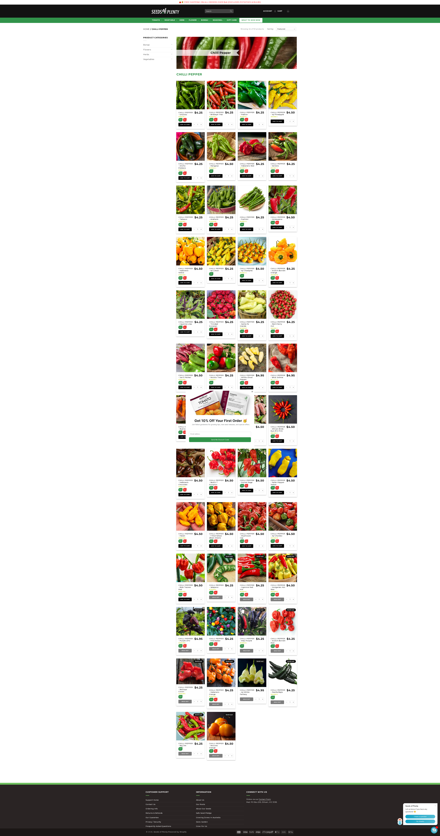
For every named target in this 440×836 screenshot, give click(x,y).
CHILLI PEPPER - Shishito (185, 114)
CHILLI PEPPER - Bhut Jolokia (278, 376)
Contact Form (265, 799)
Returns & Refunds (154, 813)
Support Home (152, 800)
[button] (157, 20)
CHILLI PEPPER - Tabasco (185, 218)
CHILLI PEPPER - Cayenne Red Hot (247, 587)
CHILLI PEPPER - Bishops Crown (185, 689)
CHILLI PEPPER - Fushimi (247, 218)
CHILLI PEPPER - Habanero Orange (216, 692)
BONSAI (204, 20)
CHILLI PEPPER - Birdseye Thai (216, 113)
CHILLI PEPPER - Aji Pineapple (278, 113)
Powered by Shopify (177, 832)
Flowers (147, 50)
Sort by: (270, 29)
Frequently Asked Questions (158, 826)
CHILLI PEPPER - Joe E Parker (185, 376)
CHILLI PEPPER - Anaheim (216, 218)
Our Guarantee (152, 818)
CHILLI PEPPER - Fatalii (185, 535)
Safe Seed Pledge (204, 813)
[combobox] (219, 11)
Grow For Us (201, 826)
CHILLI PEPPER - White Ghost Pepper (247, 377)
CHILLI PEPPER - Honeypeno (278, 218)
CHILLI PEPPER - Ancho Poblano (185, 166)
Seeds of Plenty (161, 832)
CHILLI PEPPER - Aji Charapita (247, 270)
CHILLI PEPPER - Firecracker (216, 640)
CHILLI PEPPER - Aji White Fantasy (247, 692)
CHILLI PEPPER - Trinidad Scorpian (216, 324)
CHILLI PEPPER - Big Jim (185, 744)
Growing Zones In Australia (208, 818)
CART (282, 11)
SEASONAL (218, 20)
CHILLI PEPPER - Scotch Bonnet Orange (278, 271)
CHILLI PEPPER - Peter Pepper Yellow (278, 482)
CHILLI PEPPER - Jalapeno (216, 586)
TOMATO (156, 20)
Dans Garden (202, 822)
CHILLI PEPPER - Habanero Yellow (185, 271)
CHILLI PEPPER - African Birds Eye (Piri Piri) (278, 429)
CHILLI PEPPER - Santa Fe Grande (247, 324)
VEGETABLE (169, 20)
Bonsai (146, 45)
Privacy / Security (153, 822)
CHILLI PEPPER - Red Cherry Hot (278, 324)
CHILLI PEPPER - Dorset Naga (247, 481)
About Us (200, 800)
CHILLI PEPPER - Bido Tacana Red (185, 587)
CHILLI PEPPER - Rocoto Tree (216, 376)
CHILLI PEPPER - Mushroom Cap (247, 536)
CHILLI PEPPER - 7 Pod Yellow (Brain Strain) (216, 536)
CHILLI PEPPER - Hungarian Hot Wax (278, 587)
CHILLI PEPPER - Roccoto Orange (216, 745)
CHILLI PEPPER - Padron (247, 113)
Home (146, 29)
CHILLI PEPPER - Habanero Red (247, 165)
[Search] (231, 11)
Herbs (146, 54)
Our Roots (200, 804)
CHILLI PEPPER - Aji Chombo (278, 535)
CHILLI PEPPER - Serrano (278, 165)
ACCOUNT (268, 11)
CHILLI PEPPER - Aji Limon (216, 270)
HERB (181, 20)
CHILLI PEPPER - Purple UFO (185, 640)
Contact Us (150, 804)
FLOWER (193, 20)
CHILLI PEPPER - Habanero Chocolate (185, 482)
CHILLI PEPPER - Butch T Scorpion (216, 482)
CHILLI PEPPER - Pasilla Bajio (278, 691)
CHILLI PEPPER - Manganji (216, 165)
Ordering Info (152, 809)
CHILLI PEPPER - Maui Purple (247, 640)
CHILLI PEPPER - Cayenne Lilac (185, 323)
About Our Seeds (203, 809)
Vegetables (148, 59)
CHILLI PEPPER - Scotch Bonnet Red (278, 641)
